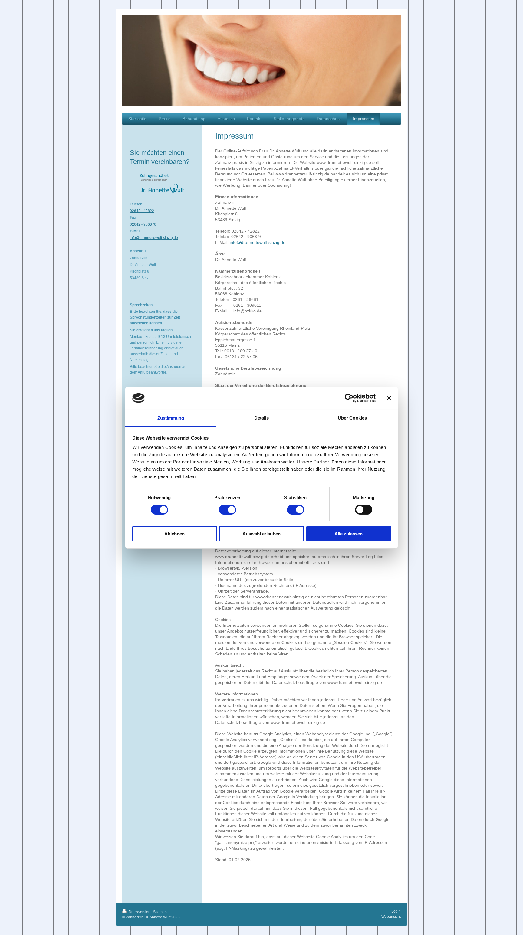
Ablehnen (174, 533)
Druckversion (139, 912)
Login (396, 911)
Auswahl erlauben (261, 533)
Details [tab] (261, 417)
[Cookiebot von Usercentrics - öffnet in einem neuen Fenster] (349, 398)
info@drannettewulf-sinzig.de (257, 242)
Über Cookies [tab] (352, 417)
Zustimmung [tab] (170, 417)
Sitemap (160, 912)
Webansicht (391, 916)
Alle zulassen (348, 533)
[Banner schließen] (389, 398)
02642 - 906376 (143, 224)
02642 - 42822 (142, 211)
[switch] (227, 510)
